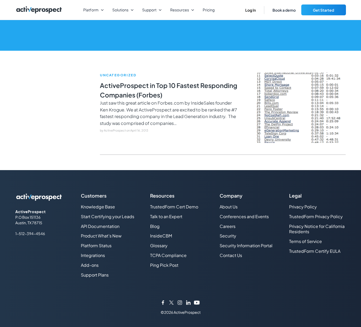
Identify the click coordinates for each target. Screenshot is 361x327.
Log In (250, 10)
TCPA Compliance (168, 255)
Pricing (209, 9)
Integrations (93, 255)
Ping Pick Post (164, 265)
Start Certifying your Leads (107, 216)
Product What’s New (101, 236)
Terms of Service (305, 241)
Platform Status (96, 245)
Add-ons (90, 265)
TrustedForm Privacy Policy (316, 216)
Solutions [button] (120, 9)
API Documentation (100, 226)
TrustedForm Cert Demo (174, 206)
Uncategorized (118, 75)
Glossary (159, 245)
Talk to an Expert (166, 216)
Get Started (323, 10)
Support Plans (95, 275)
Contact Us (231, 255)
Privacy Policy (303, 206)
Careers (227, 226)
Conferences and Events (244, 216)
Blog (155, 226)
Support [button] (149, 9)
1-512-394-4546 (30, 233)
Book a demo (284, 10)
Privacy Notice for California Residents (317, 229)
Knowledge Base (98, 206)
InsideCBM (161, 236)
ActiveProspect (115, 130)
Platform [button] (91, 9)
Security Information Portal (246, 245)
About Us (229, 206)
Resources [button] (179, 9)
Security (228, 236)
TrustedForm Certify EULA (314, 251)
